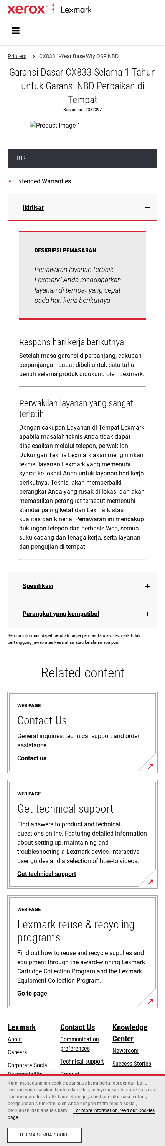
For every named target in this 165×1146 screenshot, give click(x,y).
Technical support (82, 1061)
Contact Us (77, 1027)
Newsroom (125, 1050)
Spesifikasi (38, 586)
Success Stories (131, 1063)
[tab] (82, 207)
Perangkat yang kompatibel (61, 613)
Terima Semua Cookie (44, 1135)
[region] (82, 1110)
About (15, 1039)
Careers (17, 1052)
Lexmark (22, 1027)
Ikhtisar (33, 207)
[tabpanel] (82, 396)
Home (97, 10)
